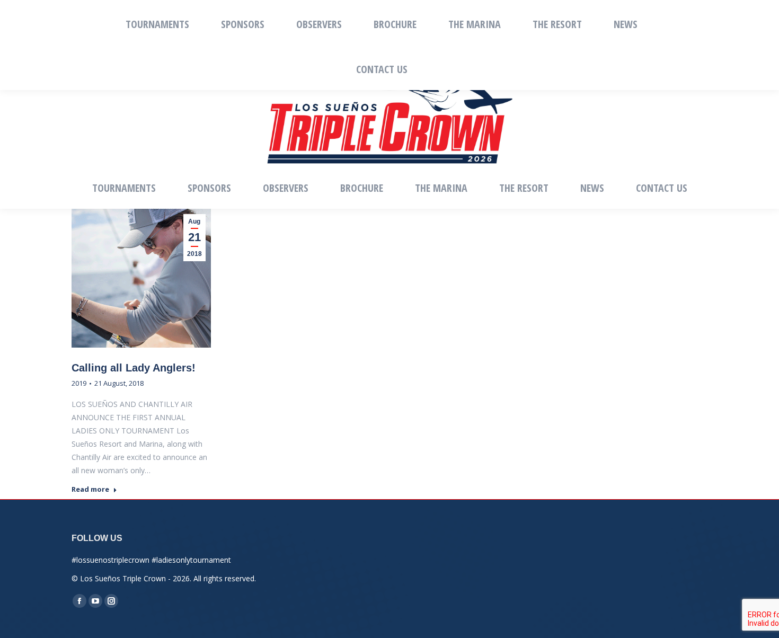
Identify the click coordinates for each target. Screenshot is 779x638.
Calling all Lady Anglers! (134, 368)
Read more (90, 489)
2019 (79, 383)
